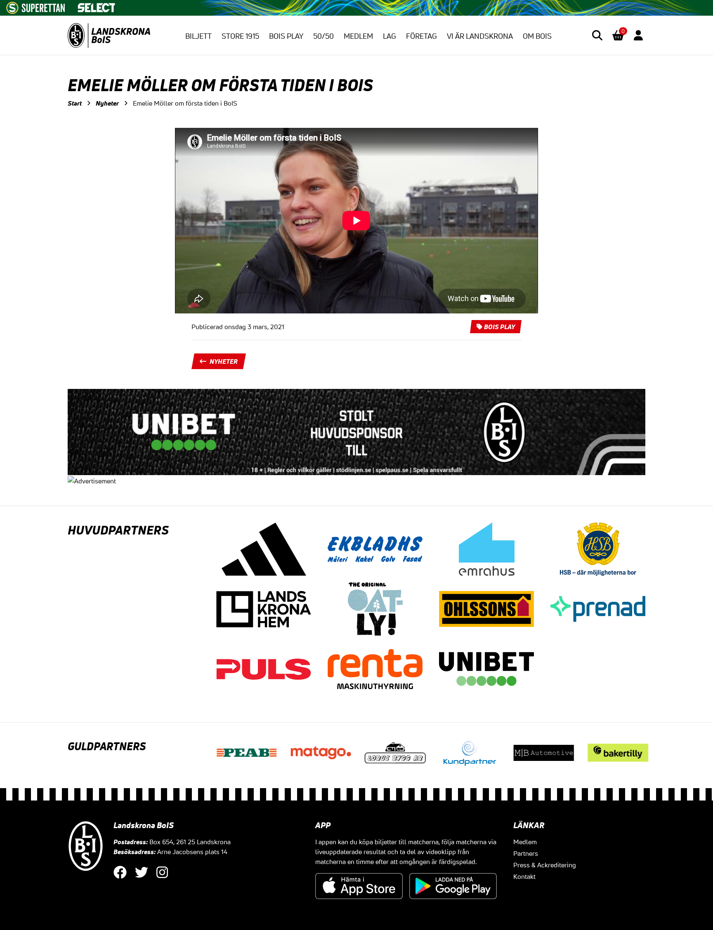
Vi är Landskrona (480, 35)
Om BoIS (537, 35)
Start (75, 103)
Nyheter (107, 103)
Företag (421, 35)
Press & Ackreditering (544, 865)
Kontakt (524, 876)
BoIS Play (286, 35)
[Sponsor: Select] (96, 6)
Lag (389, 35)
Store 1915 (240, 35)
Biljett (198, 35)
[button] (597, 35)
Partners (525, 853)
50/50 (323, 35)
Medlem (358, 35)
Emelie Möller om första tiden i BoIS (185, 103)
